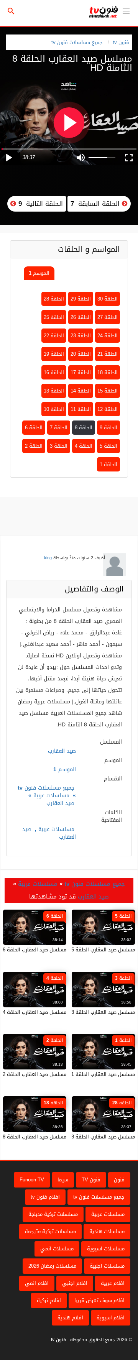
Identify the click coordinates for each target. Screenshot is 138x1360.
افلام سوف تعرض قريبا (99, 1300)
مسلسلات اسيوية (106, 1248)
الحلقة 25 (54, 317)
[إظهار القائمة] (126, 10)
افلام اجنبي (74, 1283)
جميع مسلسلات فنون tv (77, 42)
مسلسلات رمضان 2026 (52, 1266)
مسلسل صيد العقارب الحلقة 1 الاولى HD (91, 1074)
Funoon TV (32, 1179)
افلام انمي (37, 1283)
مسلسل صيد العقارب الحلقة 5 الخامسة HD (89, 949)
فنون (119, 1179)
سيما (63, 1179)
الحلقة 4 (83, 446)
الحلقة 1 (108, 464)
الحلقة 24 (107, 335)
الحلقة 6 (34, 427)
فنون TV (91, 1179)
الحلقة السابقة (96, 203)
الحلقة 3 (58, 446)
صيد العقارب (60, 803)
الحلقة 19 (54, 354)
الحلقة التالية (39, 203)
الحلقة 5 (108, 446)
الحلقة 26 (81, 317)
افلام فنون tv (45, 1197)
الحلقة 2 (34, 446)
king (48, 558)
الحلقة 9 (108, 427)
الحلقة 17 (81, 372)
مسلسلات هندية (107, 1231)
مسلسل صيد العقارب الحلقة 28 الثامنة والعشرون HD (78, 1137)
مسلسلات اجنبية (107, 1266)
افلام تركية (49, 1300)
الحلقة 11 (81, 409)
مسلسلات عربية (51, 795)
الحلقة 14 (81, 391)
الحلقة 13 (54, 391)
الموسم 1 (39, 273)
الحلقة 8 (83, 427)
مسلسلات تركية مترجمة (50, 1231)
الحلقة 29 (81, 299)
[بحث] (11, 11)
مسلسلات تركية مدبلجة (53, 1214)
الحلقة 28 (54, 299)
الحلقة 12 (107, 409)
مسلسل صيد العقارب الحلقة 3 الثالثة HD (91, 1012)
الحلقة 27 (107, 317)
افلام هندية (70, 1317)
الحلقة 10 (54, 409)
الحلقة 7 (58, 427)
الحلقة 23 (81, 335)
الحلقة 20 (81, 354)
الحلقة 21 (107, 354)
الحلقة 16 (54, 372)
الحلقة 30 (107, 299)
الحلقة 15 (107, 391)
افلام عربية (113, 1283)
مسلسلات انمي (57, 1248)
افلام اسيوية (111, 1317)
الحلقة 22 (54, 335)
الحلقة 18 (107, 372)
